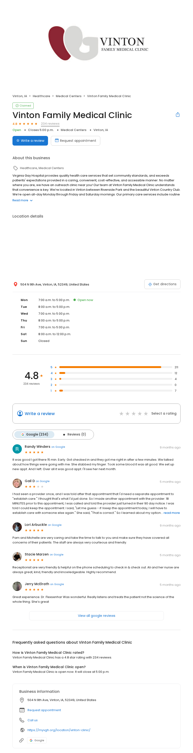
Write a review (32, 140)
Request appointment (78, 140)
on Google (58, 447)
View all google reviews (96, 615)
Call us (33, 720)
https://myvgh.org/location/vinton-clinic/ (59, 730)
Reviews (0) (77, 434)
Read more (20, 200)
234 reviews (50, 123)
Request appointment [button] (44, 710)
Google (39, 740)
